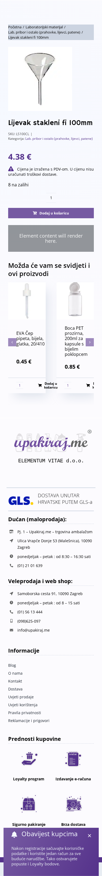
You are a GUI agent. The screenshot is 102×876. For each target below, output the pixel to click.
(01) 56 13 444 (29, 611)
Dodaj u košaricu (54, 213)
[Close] (89, 835)
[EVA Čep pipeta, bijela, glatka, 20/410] (27, 285)
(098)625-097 (29, 621)
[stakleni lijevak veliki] (51, 79)
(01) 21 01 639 (29, 565)
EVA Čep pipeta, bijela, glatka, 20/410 (30, 338)
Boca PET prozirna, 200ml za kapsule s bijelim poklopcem (76, 341)
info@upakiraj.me (33, 630)
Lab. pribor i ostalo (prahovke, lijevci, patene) (59, 138)
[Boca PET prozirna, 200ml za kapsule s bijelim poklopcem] (75, 285)
